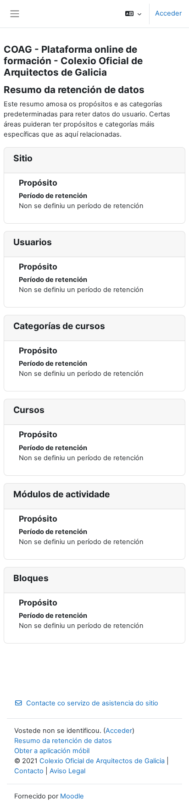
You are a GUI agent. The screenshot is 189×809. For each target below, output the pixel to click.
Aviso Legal (67, 771)
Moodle (72, 796)
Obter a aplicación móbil (51, 751)
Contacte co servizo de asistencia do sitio (92, 703)
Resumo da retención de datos (63, 741)
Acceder (168, 13)
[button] (133, 14)
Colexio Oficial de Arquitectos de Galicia (102, 761)
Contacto (29, 771)
